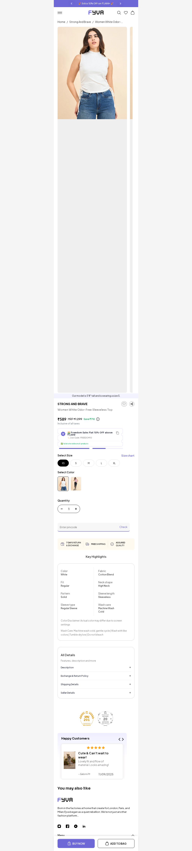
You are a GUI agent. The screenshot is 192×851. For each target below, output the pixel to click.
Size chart (127, 455)
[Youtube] (78, 826)
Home (61, 21)
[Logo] (96, 800)
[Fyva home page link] (96, 13)
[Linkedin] (86, 826)
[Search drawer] (119, 13)
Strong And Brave (80, 21)
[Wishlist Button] (126, 13)
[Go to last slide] (72, 3)
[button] (120, 739)
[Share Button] (131, 404)
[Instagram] (62, 826)
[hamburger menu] (61, 13)
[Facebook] (70, 826)
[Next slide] (120, 3)
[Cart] (132, 13)
